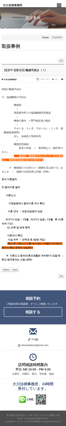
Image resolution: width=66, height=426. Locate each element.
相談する (33, 312)
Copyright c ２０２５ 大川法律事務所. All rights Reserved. (33, 421)
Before (6, 270)
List (61, 60)
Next (15, 270)
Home (45, 37)
